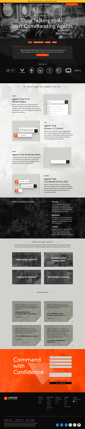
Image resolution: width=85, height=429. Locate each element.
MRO (48, 409)
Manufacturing (49, 407)
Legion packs (31, 4)
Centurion (40, 4)
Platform (47, 4)
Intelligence (49, 401)
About (65, 399)
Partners (65, 401)
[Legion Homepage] (7, 4)
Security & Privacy (67, 406)
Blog (56, 403)
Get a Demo (72, 4)
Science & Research (49, 403)
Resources (58, 401)
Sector (51, 369)
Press (65, 404)
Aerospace (49, 405)
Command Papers (59, 399)
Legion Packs (40, 399)
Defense (48, 399)
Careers (65, 403)
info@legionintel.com (77, 399)
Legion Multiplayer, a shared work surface (44, 1)
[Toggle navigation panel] (81, 4)
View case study (18, 317)
